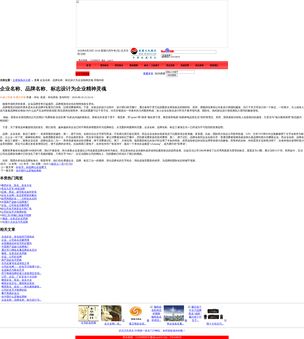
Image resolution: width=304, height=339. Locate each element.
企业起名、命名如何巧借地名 (17, 236)
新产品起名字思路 (11, 260)
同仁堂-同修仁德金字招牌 (17, 215)
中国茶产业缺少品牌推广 (15, 202)
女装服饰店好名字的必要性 (16, 243)
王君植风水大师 (21, 80)
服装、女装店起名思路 (15, 218)
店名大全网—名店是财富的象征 (19, 195)
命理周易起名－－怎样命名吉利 (19, 198)
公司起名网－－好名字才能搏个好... (21, 266)
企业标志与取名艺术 (12, 270)
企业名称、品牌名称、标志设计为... (21, 300)
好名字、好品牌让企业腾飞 (31, 167)
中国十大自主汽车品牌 (15, 222)
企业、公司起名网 (11, 256)
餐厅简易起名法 (10, 293)
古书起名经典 (88, 322)
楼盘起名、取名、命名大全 (16, 185)
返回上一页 (57, 164)
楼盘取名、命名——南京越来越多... (21, 286)
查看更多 (148, 73)
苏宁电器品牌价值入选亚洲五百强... (21, 273)
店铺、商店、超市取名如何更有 (19, 192)
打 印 (69, 164)
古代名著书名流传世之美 (15, 263)
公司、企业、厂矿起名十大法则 (19, 276)
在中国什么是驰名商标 (28, 170)
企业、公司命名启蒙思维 (15, 205)
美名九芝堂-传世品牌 (13, 188)
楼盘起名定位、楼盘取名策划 (17, 283)
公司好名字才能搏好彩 (14, 212)
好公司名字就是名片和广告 (16, 208)
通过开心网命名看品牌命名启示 (19, 250)
